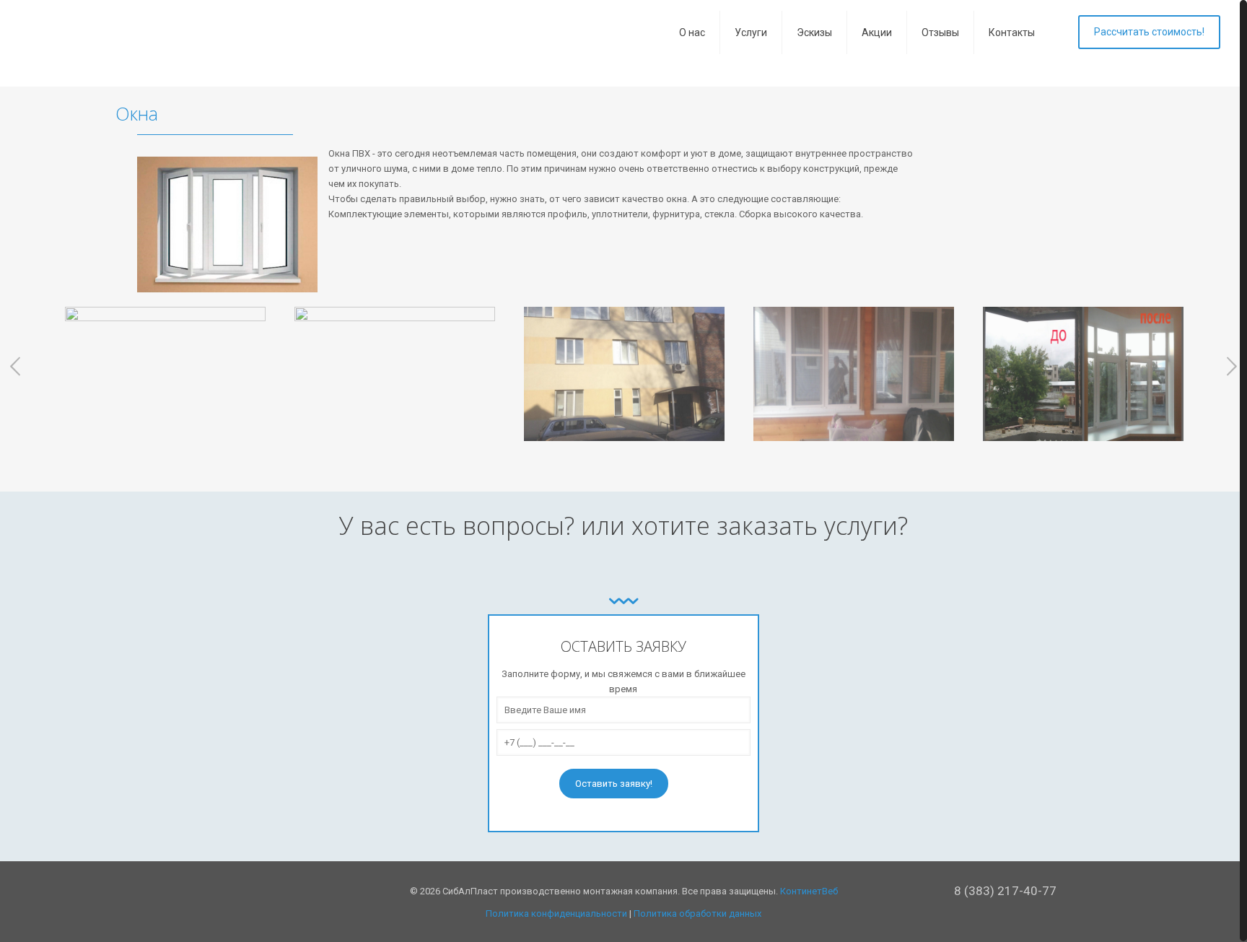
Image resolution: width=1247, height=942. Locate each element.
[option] (165, 379)
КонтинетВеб (809, 891)
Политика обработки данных (697, 913)
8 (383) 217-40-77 (1005, 891)
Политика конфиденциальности (556, 913)
